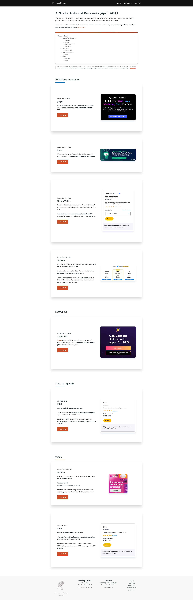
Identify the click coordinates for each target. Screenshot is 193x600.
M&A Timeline (108, 587)
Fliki (66, 54)
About (119, 3)
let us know (81, 27)
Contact (137, 3)
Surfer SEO (68, 50)
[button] (131, 3)
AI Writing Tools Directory (108, 583)
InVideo (67, 58)
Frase (67, 42)
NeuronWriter (69, 44)
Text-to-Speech (67, 52)
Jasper (67, 40)
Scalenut (68, 46)
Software (127, 3)
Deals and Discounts (108, 585)
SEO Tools (65, 48)
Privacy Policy (131, 588)
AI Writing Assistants (69, 38)
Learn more (133, 68)
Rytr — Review (84, 583)
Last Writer (61, 3)
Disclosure (131, 585)
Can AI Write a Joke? (85, 585)
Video (64, 56)
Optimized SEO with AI (84, 587)
